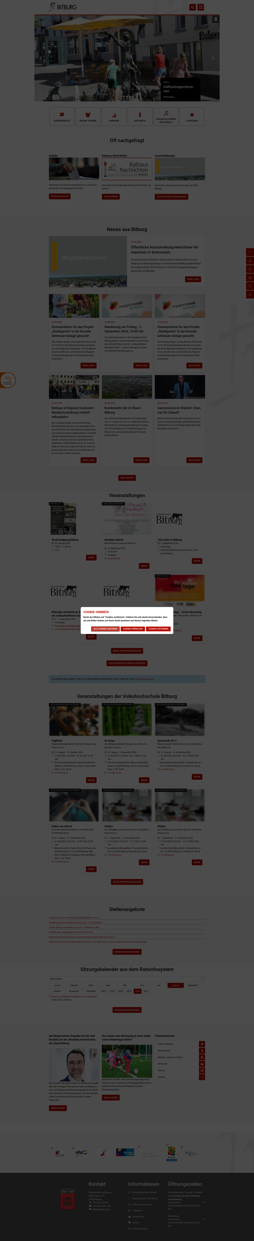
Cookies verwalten (133, 629)
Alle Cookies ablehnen (105, 629)
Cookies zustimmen (158, 629)
